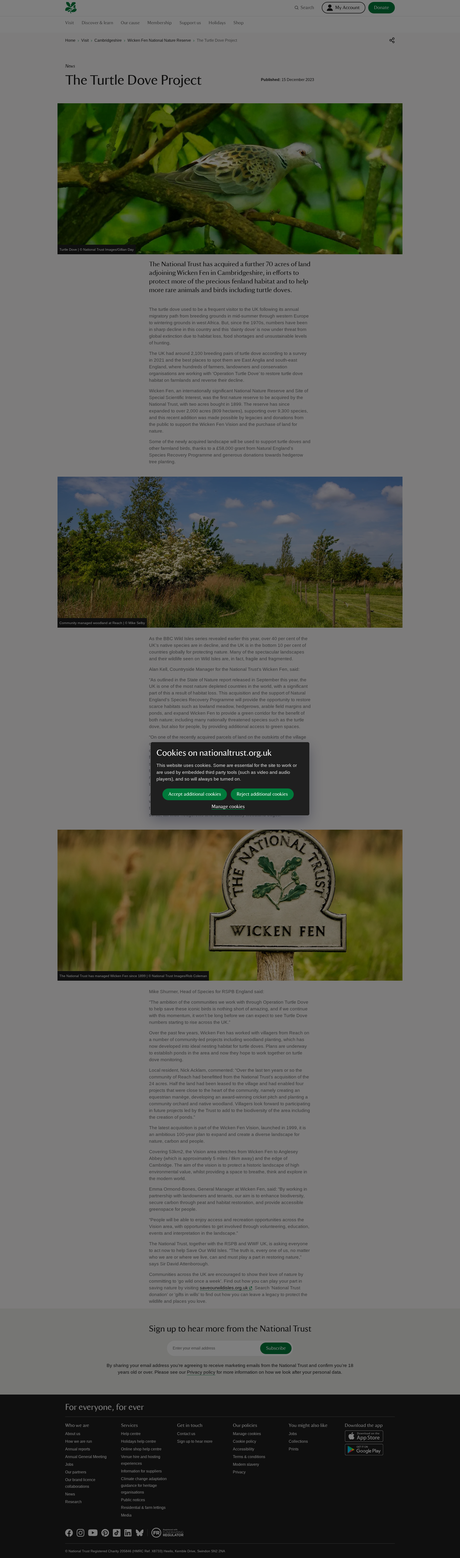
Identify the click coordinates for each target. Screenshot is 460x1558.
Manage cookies (228, 806)
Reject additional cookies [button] (262, 794)
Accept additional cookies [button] (194, 794)
